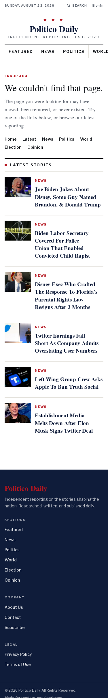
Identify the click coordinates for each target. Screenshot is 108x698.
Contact (13, 609)
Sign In (97, 5)
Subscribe (15, 619)
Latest (29, 139)
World (86, 139)
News (47, 51)
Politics (73, 51)
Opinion (35, 147)
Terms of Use (18, 656)
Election (13, 147)
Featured (21, 51)
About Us (14, 599)
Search (79, 5)
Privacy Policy (18, 646)
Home (11, 139)
